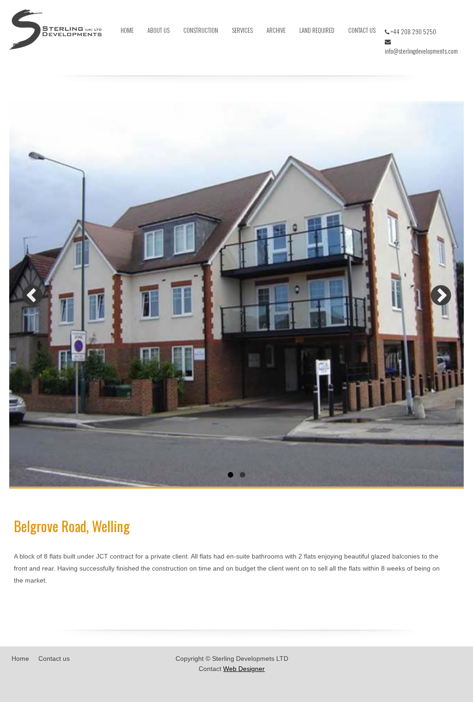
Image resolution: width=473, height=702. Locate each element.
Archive (276, 30)
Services (242, 30)
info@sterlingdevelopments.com (421, 51)
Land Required (316, 30)
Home (127, 30)
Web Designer (244, 668)
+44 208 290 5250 (412, 31)
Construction (200, 30)
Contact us (362, 30)
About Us (158, 30)
